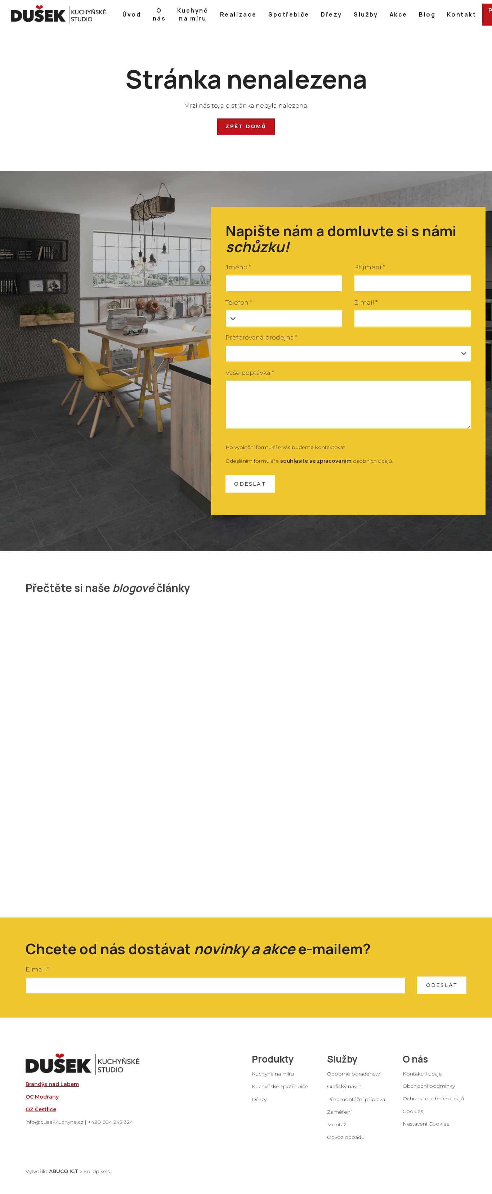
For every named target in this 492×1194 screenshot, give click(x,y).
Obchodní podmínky (429, 1085)
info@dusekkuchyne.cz (54, 1122)
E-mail (366, 302)
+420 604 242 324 (110, 1122)
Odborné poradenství (354, 1073)
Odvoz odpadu (345, 1137)
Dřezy (259, 1099)
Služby (342, 1058)
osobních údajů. (336, 461)
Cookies (413, 1111)
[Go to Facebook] (405, 1136)
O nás (415, 1058)
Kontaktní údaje (422, 1073)
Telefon (238, 302)
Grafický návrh (344, 1086)
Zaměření (339, 1111)
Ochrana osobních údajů (433, 1098)
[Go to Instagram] (424, 1136)
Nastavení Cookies (426, 1124)
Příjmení (369, 267)
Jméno (238, 267)
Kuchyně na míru (273, 1073)
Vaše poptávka (249, 372)
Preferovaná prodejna (261, 337)
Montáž (336, 1124)
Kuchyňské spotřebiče (280, 1086)
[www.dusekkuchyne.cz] (58, 14)
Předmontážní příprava (356, 1099)
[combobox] (348, 353)
